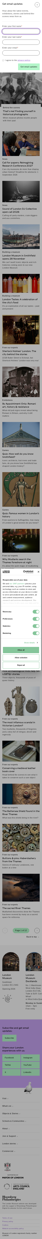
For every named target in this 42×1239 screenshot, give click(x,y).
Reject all (21, 665)
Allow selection (21, 658)
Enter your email (10, 48)
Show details (29, 643)
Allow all (21, 650)
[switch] (36, 619)
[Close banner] (38, 572)
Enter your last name (12, 37)
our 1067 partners (17, 584)
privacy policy (24, 60)
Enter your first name (12, 26)
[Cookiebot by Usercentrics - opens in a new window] (24, 571)
